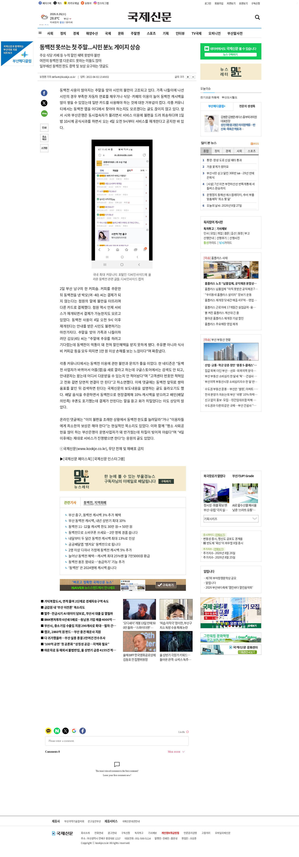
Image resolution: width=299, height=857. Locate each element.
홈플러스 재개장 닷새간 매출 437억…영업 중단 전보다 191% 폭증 (243, 300)
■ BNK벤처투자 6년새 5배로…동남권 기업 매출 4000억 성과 (79, 619)
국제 (108, 33)
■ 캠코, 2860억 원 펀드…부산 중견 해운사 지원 (71, 632)
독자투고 (139, 833)
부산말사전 (234, 33)
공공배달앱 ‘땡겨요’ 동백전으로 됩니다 (95, 544)
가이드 (210, 242)
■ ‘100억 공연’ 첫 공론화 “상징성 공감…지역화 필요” (75, 644)
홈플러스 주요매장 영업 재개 (221, 324)
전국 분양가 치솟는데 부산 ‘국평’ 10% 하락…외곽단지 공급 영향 (242, 394)
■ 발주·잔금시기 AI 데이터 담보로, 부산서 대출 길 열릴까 (77, 613)
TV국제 (197, 33)
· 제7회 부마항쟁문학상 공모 (220, 578)
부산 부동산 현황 (217, 340)
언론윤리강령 (190, 833)
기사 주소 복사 (44, 138)
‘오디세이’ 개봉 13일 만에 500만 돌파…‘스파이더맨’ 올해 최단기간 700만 (139, 627)
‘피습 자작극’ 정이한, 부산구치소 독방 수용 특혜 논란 (176, 625)
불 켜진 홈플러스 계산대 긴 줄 (222, 313)
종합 (206, 151)
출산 (233, 233)
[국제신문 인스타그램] (109, 458)
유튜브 (88, 3)
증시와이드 (214, 534)
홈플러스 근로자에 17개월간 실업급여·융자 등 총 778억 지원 (240, 307)
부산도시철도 (229, 97)
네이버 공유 (44, 113)
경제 (76, 33)
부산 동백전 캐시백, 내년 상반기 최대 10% (97, 520)
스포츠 (151, 33)
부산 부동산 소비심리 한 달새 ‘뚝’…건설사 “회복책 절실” (238, 376)
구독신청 (255, 3)
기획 (166, 33)
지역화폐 (100, 502)
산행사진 (234, 238)
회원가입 (219, 3)
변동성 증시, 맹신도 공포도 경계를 (223, 539)
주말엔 (135, 33)
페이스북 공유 (44, 93)
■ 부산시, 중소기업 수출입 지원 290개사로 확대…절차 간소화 (80, 625)
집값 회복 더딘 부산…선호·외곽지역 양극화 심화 (233, 370)
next (259, 611)
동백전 (88, 502)
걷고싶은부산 (94, 821)
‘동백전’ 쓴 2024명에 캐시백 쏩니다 (93, 567)
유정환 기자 (45, 76)
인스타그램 (102, 3)
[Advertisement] (153, 311)
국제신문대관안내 (131, 821)
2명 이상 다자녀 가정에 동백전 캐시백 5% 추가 (100, 549)
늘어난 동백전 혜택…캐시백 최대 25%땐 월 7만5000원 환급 (109, 555)
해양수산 (92, 33)
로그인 (208, 3)
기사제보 (152, 833)
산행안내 (209, 238)
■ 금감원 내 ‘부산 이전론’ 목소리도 (63, 607)
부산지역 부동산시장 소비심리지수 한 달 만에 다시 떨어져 (238, 381)
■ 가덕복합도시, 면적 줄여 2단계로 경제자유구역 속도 (75, 601)
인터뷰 (180, 33)
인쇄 (44, 128)
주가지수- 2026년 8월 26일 (219, 553)
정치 (63, 33)
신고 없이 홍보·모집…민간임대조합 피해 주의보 (233, 400)
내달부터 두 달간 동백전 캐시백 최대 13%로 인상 (102, 538)
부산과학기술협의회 (74, 821)
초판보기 (243, 3)
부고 (247, 233)
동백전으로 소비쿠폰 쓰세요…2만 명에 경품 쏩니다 (103, 532)
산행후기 (222, 238)
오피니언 (214, 33)
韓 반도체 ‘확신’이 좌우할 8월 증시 (223, 543)
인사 (206, 233)
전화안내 (98, 833)
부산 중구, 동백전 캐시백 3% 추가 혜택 (95, 514)
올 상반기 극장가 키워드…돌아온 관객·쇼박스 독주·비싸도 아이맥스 (175, 659)
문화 (121, 33)
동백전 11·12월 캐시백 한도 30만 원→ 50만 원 (100, 526)
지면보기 (231, 3)
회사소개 (85, 833)
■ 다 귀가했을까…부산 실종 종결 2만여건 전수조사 (73, 638)
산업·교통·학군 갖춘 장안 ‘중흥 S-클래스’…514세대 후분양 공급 (243, 365)
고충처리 (206, 833)
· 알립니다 (210, 583)
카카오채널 (73, 3)
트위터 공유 (44, 103)
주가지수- (213, 549)
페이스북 (47, 3)
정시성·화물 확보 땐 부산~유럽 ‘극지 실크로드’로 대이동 (216, 509)
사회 (50, 33)
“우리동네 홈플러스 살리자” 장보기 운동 (228, 294)
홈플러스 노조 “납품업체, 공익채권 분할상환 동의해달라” (238, 283)
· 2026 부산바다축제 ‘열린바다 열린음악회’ (228, 587)
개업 (219, 233)
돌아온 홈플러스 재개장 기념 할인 (224, 318)
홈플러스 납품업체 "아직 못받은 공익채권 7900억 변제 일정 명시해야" (245, 289)
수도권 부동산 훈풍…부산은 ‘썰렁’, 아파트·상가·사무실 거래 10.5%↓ (246, 389)
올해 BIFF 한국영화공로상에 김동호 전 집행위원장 (139, 657)
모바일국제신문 (222, 833)
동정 (240, 233)
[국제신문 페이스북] (77, 458)
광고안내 (112, 833)
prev (203, 611)
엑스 (59, 3)
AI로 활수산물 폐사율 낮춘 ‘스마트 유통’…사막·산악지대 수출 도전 (244, 512)
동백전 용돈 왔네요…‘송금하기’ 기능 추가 (96, 561)
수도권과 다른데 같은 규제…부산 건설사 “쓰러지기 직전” (238, 405)
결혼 (226, 233)
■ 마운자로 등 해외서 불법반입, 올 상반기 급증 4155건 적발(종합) (82, 650)
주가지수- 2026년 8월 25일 (219, 557)
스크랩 (44, 148)
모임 (213, 233)
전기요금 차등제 (209, 97)
